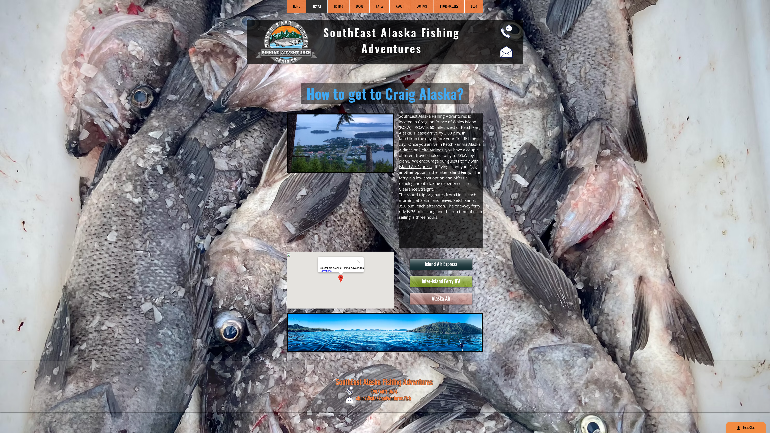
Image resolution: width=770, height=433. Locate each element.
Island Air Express (415, 166)
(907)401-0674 (384, 391)
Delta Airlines (431, 150)
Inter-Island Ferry (454, 172)
